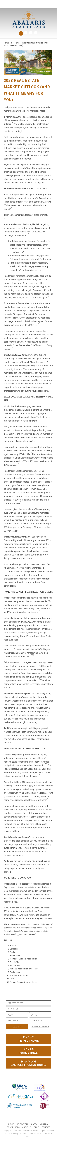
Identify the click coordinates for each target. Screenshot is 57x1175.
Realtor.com (15, 955)
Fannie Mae (15, 962)
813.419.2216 (11, 1133)
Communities (13, 1127)
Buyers (34, 1124)
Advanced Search (40, 1026)
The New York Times (19, 975)
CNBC (12, 979)
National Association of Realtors (24, 969)
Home (11, 1124)
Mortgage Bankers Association (23, 959)
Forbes (13, 945)
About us (26, 1127)
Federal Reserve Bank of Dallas (23, 982)
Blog (36, 1127)
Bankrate (14, 949)
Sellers (44, 1124)
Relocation (22, 1124)
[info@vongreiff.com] (51, 3)
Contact (46, 1127)
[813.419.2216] (28, 4)
